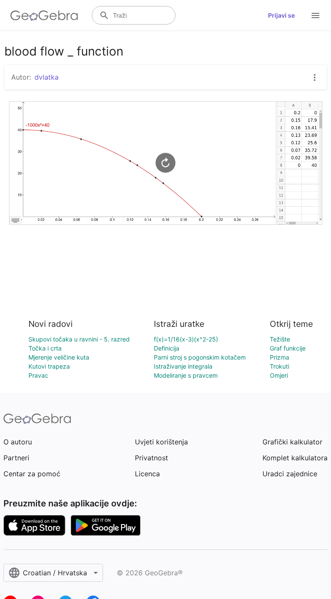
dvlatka (46, 77)
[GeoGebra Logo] (44, 15)
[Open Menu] (315, 15)
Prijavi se (281, 15)
